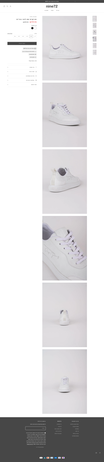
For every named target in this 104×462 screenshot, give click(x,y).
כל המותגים (59, 424)
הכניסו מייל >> (40, 447)
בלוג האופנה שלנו (57, 428)
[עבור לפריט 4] (95, 39)
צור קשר (77, 431)
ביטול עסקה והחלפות (74, 424)
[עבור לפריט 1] (95, 19)
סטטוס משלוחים (75, 436)
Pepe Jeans (33, 16)
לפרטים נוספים (30, 444)
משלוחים (77, 428)
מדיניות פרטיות (58, 431)
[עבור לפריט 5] (95, 45)
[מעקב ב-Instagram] (96, 453)
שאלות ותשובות (76, 426)
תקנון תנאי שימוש (58, 433)
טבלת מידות (9, 33)
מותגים (46, 10)
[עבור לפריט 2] (95, 25)
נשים (52, 10)
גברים (57, 10)
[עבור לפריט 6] (95, 52)
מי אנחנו (59, 426)
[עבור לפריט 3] (95, 32)
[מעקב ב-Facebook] (100, 453)
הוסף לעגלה (22, 43)
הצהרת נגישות (76, 433)
